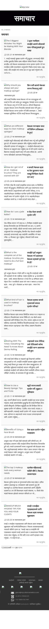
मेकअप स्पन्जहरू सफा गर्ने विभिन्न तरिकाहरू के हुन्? (35, 129)
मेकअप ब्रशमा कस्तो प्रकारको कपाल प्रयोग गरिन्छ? (35, 303)
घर (2, 29)
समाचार (7, 29)
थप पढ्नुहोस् (40, 77)
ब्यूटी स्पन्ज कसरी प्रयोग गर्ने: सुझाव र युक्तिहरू (34, 389)
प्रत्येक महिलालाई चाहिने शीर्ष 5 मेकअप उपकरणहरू (35, 471)
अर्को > (10, 547)
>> (14, 547)
